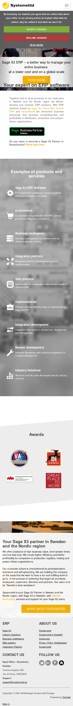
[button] (5, 51)
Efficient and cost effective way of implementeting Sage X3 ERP (40, 308)
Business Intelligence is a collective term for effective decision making (37, 240)
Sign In (6, 703)
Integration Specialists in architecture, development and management (41, 331)
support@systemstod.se (15, 682)
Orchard (66, 697)
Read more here (35, 144)
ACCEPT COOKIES (36, 29)
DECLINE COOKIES (36, 37)
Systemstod (45, 630)
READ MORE (36, 45)
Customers (44, 638)
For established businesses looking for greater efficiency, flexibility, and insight (38, 194)
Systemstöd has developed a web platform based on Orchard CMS (41, 285)
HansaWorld (28, 111)
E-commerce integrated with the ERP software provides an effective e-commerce (38, 217)
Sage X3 (36, 108)
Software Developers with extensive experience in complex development (40, 354)
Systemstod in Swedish (51, 634)
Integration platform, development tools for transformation (36, 263)
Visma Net (48, 108)
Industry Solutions (12, 634)
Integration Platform (12, 646)
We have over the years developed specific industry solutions (41, 377)
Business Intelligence (13, 638)
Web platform (9, 642)
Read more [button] (36, 80)
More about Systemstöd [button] (46, 609)
